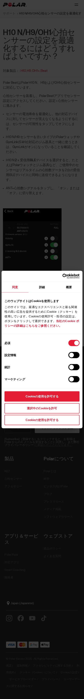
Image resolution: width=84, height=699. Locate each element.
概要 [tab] (69, 287)
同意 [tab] (15, 287)
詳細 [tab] (42, 287)
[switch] (74, 355)
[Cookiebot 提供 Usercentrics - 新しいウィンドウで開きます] (62, 276)
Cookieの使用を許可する (42, 396)
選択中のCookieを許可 (42, 408)
